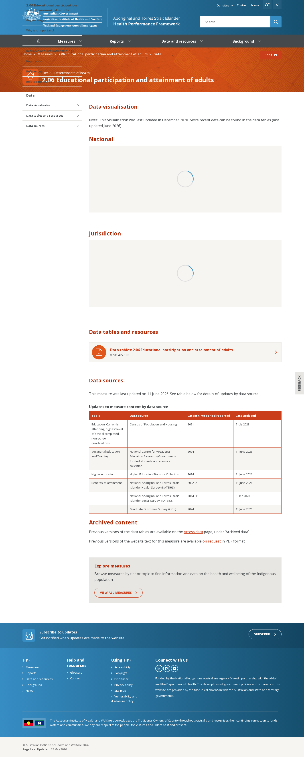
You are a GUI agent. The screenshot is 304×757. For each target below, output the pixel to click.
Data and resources (39, 679)
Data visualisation (38, 105)
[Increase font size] (267, 4)
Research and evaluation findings (50, 51)
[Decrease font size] (277, 4)
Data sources (35, 126)
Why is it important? (40, 30)
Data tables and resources (44, 115)
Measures (32, 667)
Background (33, 685)
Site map (120, 691)
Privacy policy (123, 685)
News (255, 5)
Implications (35, 61)
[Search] (276, 21)
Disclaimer (121, 679)
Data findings (35, 41)
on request (212, 541)
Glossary (75, 672)
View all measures (116, 592)
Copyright (120, 673)
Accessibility (122, 667)
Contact (242, 5)
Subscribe (262, 634)
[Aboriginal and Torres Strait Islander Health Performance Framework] (144, 17)
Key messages (36, 20)
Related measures (39, 82)
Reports (30, 673)
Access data (193, 531)
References (34, 71)
